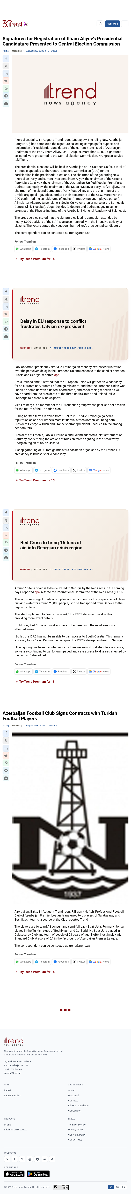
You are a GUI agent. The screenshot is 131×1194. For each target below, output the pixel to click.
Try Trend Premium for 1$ (37, 259)
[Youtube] (30, 1159)
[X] (22, 1159)
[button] (6, 58)
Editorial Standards (78, 1105)
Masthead (73, 1095)
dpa (56, 375)
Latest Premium (12, 1095)
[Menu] (124, 23)
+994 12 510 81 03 (13, 1069)
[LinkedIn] (45, 1159)
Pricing (7, 1124)
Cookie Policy (75, 1139)
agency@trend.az (12, 1073)
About (71, 1090)
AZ (117, 1187)
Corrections (74, 1110)
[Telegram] (37, 1159)
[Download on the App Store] (14, 1173)
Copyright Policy (76, 1134)
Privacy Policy (75, 1129)
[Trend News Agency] (13, 1041)
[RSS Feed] (52, 1159)
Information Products (15, 1129)
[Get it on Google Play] (38, 1173)
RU (123, 1187)
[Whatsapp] (7, 1159)
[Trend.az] (15, 24)
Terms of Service (76, 1124)
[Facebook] (15, 1159)
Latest (7, 1090)
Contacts (73, 1100)
